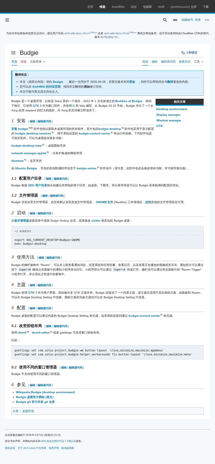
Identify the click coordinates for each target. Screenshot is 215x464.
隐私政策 (10, 448)
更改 (132, 81)
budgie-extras (87, 168)
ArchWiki (118, 6)
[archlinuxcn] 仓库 (184, 6)
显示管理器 (21, 220)
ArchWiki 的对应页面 (46, 86)
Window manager (168, 120)
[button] (7, 20)
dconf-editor (41, 332)
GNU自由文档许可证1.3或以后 (58, 441)
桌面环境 (28, 411)
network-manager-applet (29, 153)
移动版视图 (67, 448)
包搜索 (147, 6)
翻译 (170, 81)
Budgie (58, 81)
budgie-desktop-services (33, 133)
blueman (17, 160)
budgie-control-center (95, 133)
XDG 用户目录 (37, 185)
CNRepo (93, 33)
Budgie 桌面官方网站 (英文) (35, 397)
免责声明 (54, 448)
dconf (22, 332)
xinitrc (95, 220)
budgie (23, 128)
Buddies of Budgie (128, 101)
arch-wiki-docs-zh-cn (76, 33)
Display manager (168, 114)
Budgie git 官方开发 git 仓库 (35, 402)
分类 (15, 411)
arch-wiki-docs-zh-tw (116, 33)
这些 (148, 202)
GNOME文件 (104, 202)
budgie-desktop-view (26, 145)
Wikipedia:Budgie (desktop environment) (45, 392)
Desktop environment (171, 109)
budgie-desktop (110, 128)
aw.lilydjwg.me (109, 36)
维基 (102, 6)
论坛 (134, 6)
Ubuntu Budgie (26, 168)
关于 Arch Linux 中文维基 (32, 448)
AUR (161, 6)
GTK (159, 126)
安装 (14, 128)
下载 (206, 6)
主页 (90, 6)
